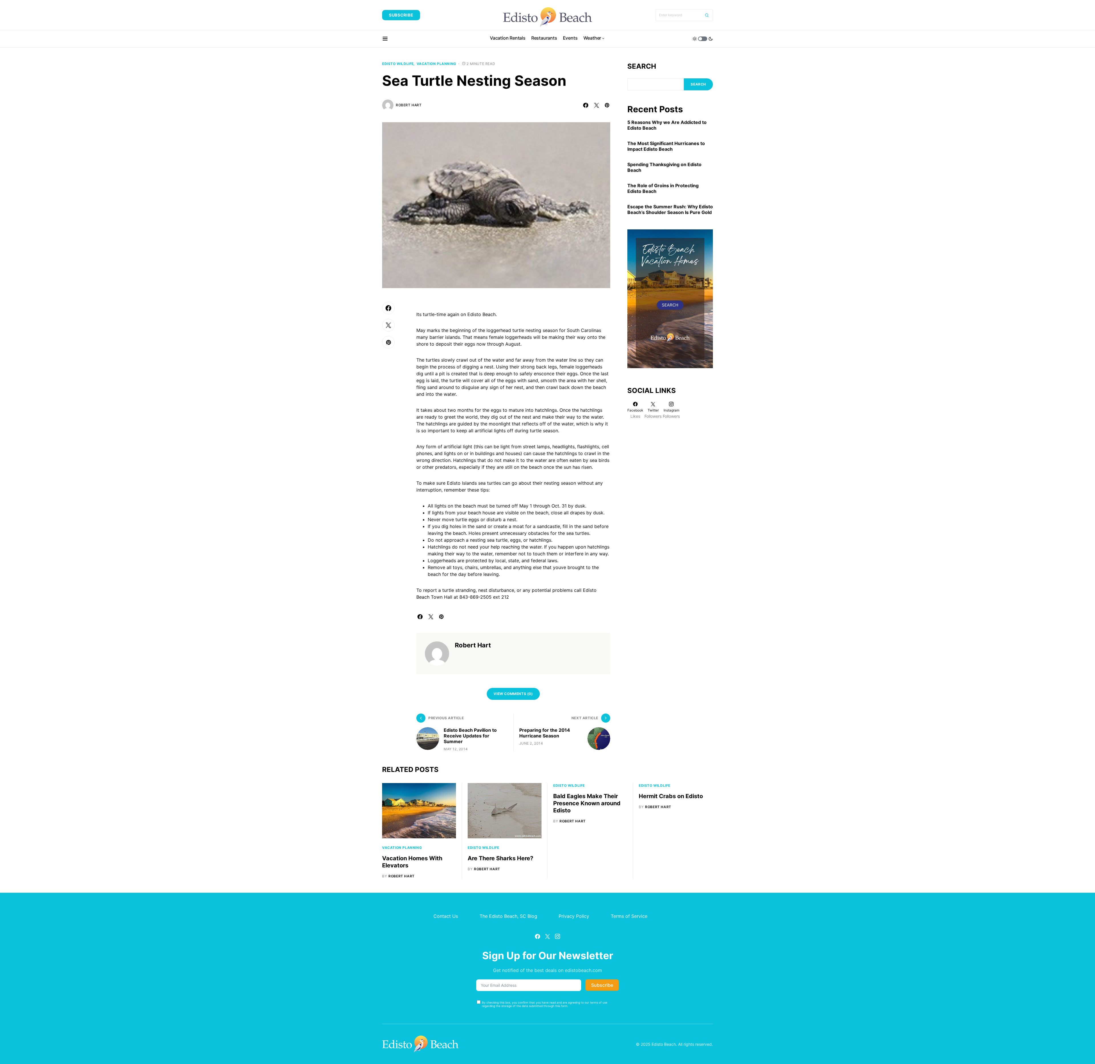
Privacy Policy (574, 916)
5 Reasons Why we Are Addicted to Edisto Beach (667, 125)
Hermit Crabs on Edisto (671, 796)
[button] (385, 38)
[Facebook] (537, 936)
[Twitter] (547, 936)
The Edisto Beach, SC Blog (508, 916)
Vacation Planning (436, 64)
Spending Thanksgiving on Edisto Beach (664, 167)
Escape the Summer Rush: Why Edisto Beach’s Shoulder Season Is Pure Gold (670, 209)
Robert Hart (409, 105)
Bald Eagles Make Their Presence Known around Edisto (586, 803)
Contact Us (445, 916)
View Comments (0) (513, 694)
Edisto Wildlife (398, 64)
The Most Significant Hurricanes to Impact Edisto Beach (666, 146)
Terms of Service (629, 916)
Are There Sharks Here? (500, 858)
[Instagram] (557, 936)
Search (641, 66)
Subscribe (401, 15)
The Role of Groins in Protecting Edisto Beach (663, 188)
